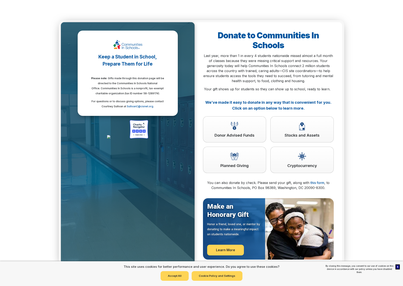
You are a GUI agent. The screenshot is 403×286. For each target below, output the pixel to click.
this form (317, 183)
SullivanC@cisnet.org (140, 106)
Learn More (225, 250)
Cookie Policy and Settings (217, 275)
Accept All (175, 275)
